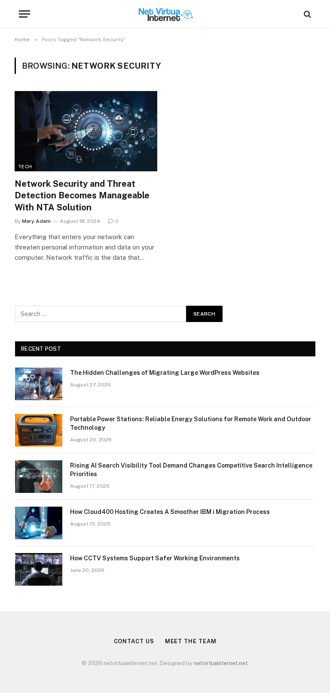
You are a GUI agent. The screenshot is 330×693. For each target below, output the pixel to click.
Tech (25, 166)
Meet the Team (191, 641)
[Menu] (24, 14)
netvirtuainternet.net (221, 663)
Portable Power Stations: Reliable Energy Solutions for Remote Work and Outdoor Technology (190, 423)
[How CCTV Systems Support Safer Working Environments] (38, 569)
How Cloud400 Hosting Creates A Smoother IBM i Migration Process (170, 511)
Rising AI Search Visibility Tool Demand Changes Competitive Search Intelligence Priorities (191, 469)
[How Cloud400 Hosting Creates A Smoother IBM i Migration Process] (38, 523)
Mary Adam (36, 221)
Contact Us (134, 641)
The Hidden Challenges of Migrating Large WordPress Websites (165, 372)
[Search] (306, 14)
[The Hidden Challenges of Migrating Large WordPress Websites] (38, 384)
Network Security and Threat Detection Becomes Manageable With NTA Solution (82, 195)
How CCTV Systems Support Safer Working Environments (155, 558)
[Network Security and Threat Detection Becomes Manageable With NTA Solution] (86, 131)
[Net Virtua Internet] (165, 14)
